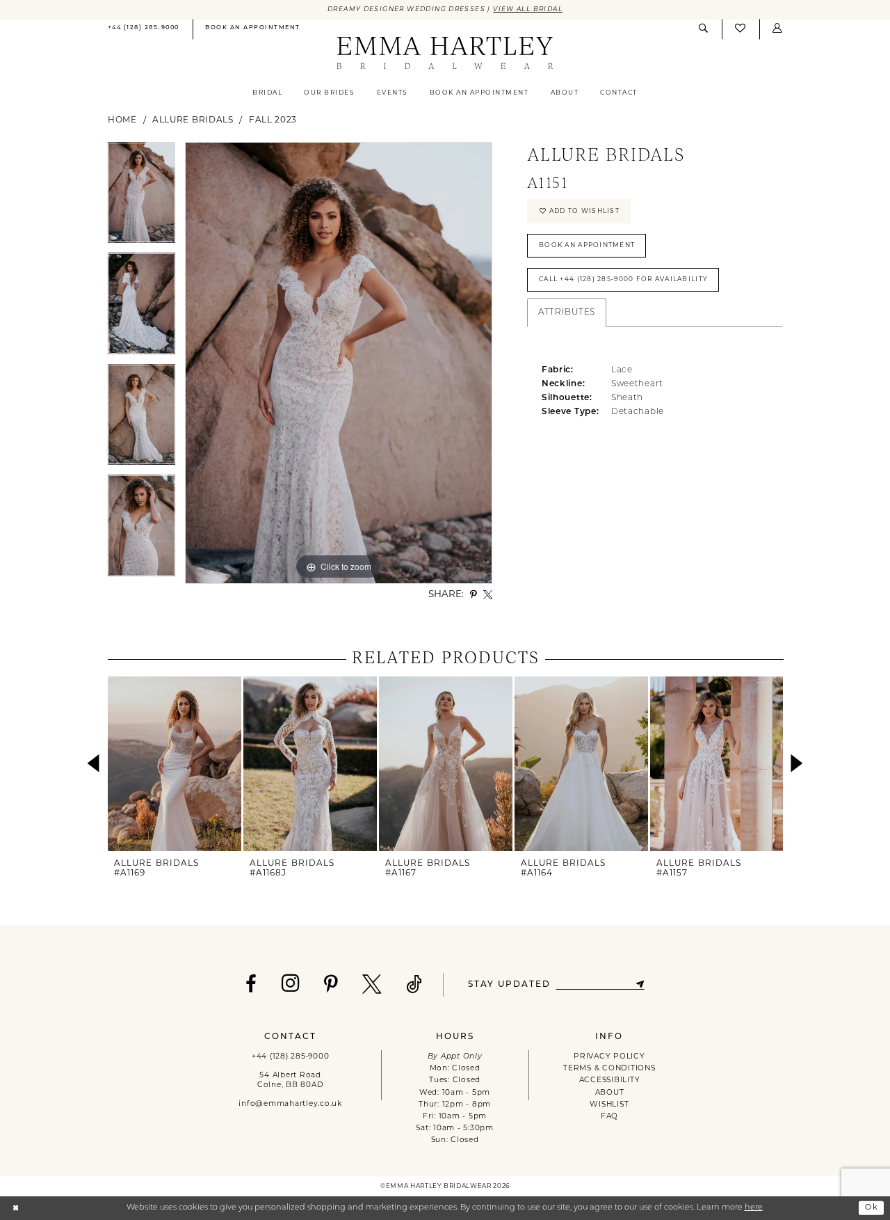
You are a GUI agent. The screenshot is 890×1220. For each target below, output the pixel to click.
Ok (871, 1208)
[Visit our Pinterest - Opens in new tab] (331, 985)
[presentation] (174, 763)
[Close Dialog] (15, 1208)
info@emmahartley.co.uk (289, 1104)
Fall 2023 (273, 120)
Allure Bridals (193, 120)
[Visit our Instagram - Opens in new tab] (291, 983)
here (754, 1208)
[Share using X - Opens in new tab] (487, 594)
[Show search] (704, 29)
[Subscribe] (640, 984)
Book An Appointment (587, 245)
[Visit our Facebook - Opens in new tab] (251, 985)
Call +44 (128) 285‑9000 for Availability (623, 279)
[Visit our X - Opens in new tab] (372, 985)
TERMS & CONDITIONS (609, 1068)
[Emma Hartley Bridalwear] (445, 54)
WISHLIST (609, 1105)
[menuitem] (143, 29)
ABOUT (609, 1093)
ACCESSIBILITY (609, 1080)
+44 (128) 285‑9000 (290, 1057)
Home (122, 120)
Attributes (566, 312)
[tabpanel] (141, 197)
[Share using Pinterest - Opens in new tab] (473, 594)
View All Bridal (528, 9)
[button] (777, 29)
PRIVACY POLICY (609, 1057)
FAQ (609, 1116)
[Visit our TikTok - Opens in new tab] (414, 985)
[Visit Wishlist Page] (740, 29)
